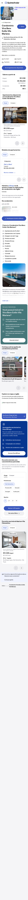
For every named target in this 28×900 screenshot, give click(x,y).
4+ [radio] (16, 500)
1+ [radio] (5, 500)
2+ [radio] (9, 500)
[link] (14, 508)
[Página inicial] (12, 3)
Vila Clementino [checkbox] (9, 484)
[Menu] (2, 2)
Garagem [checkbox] (7, 491)
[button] (14, 123)
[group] (14, 123)
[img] (14, 115)
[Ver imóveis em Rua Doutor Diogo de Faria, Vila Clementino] (20, 8)
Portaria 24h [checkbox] (8, 487)
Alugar (5, 103)
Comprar (13, 103)
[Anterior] (17, 143)
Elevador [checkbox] (17, 487)
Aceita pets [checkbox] (16, 491)
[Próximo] (23, 143)
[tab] (5, 475)
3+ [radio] (13, 500)
